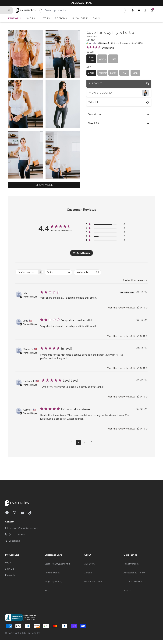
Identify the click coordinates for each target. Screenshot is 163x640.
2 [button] (84, 442)
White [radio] (102, 58)
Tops (46, 18)
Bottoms (61, 18)
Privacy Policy (131, 563)
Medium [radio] (103, 72)
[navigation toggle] (10, 10)
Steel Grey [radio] (91, 59)
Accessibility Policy (134, 572)
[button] (152, 10)
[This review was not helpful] (144, 307)
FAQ (47, 590)
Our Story (89, 563)
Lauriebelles (33, 633)
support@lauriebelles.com (23, 528)
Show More (44, 184)
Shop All (32, 18)
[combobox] (82, 10)
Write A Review (81, 252)
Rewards (10, 575)
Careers (88, 572)
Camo (96, 18)
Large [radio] (113, 72)
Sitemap (128, 590)
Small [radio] (91, 72)
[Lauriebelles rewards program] (132, 10)
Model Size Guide (93, 581)
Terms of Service (133, 581)
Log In (8, 562)
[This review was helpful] (138, 307)
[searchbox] (26, 272)
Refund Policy (52, 572)
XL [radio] (124, 72)
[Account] (145, 10)
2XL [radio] (135, 72)
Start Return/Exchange (57, 563)
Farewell (14, 18)
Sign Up (9, 568)
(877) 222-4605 (17, 534)
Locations (14, 540)
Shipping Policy (53, 581)
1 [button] (78, 442)
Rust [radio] (113, 58)
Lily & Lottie (80, 18)
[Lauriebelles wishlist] (139, 10)
